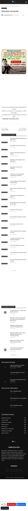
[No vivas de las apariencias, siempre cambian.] (5, 261)
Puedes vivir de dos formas (16, 209)
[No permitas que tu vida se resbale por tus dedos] (5, 204)
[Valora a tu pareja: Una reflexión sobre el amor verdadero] (5, 367)
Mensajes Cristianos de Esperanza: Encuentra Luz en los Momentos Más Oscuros (18, 319)
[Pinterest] (14, 470)
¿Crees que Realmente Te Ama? (17, 372)
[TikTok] (17, 470)
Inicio (2, 6)
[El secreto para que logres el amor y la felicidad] (5, 381)
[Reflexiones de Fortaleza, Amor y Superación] (5, 161)
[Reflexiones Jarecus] (2, 15)
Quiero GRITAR (4, 130)
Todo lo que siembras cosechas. (17, 245)
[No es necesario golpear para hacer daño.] (5, 190)
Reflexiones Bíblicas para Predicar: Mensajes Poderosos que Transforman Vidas (18, 334)
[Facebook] (7, 470)
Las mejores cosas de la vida (16, 224)
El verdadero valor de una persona (17, 145)
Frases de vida (8, 6)
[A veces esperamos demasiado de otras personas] (5, 183)
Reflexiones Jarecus (8, 15)
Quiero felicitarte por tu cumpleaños (18, 398)
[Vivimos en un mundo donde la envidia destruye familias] (5, 176)
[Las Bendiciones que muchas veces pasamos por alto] (5, 312)
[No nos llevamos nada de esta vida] (5, 218)
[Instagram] (10, 470)
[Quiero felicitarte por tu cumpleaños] (5, 400)
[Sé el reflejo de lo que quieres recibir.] (5, 254)
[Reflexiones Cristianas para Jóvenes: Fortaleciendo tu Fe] (5, 327)
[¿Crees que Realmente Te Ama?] (5, 374)
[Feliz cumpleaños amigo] (5, 393)
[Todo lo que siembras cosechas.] (5, 247)
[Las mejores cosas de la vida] (5, 226)
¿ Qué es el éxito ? (22, 130)
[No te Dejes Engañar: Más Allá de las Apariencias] (5, 140)
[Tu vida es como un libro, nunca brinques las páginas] (5, 240)
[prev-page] (2, 267)
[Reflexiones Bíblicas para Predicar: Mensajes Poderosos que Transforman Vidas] (5, 335)
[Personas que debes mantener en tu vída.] (5, 154)
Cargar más (13, 355)
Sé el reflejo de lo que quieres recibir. (18, 252)
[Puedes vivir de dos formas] (5, 211)
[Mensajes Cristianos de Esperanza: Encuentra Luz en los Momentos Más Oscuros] (5, 320)
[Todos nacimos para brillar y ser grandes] (5, 197)
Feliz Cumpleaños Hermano (16, 405)
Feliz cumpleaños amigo (15, 391)
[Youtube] (21, 470)
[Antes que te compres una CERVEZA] (5, 169)
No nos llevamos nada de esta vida (18, 216)
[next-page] (5, 267)
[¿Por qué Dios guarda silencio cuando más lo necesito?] (5, 350)
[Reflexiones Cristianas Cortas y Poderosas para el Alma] (5, 342)
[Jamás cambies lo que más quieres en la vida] (5, 233)
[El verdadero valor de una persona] (5, 147)
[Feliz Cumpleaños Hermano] (5, 407)
